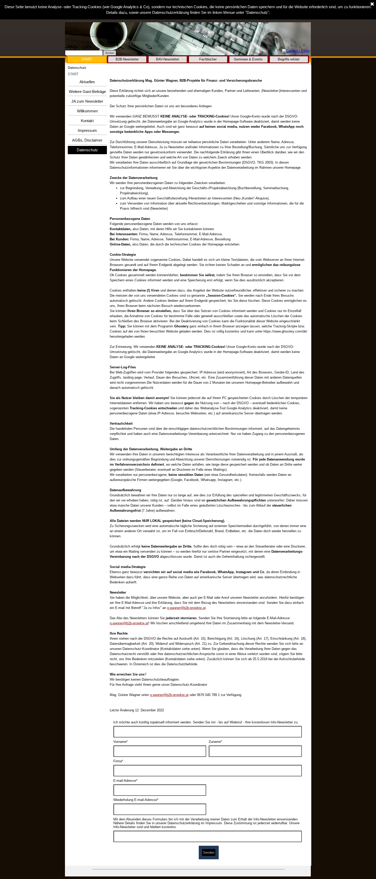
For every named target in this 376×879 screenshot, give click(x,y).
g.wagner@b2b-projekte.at (186, 608)
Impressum (87, 130)
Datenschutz (87, 150)
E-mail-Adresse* (125, 780)
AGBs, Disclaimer (87, 140)
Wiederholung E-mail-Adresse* (135, 800)
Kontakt (87, 121)
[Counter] (296, 51)
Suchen (109, 52)
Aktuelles (87, 82)
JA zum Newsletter (87, 101)
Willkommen (87, 111)
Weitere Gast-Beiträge (87, 92)
